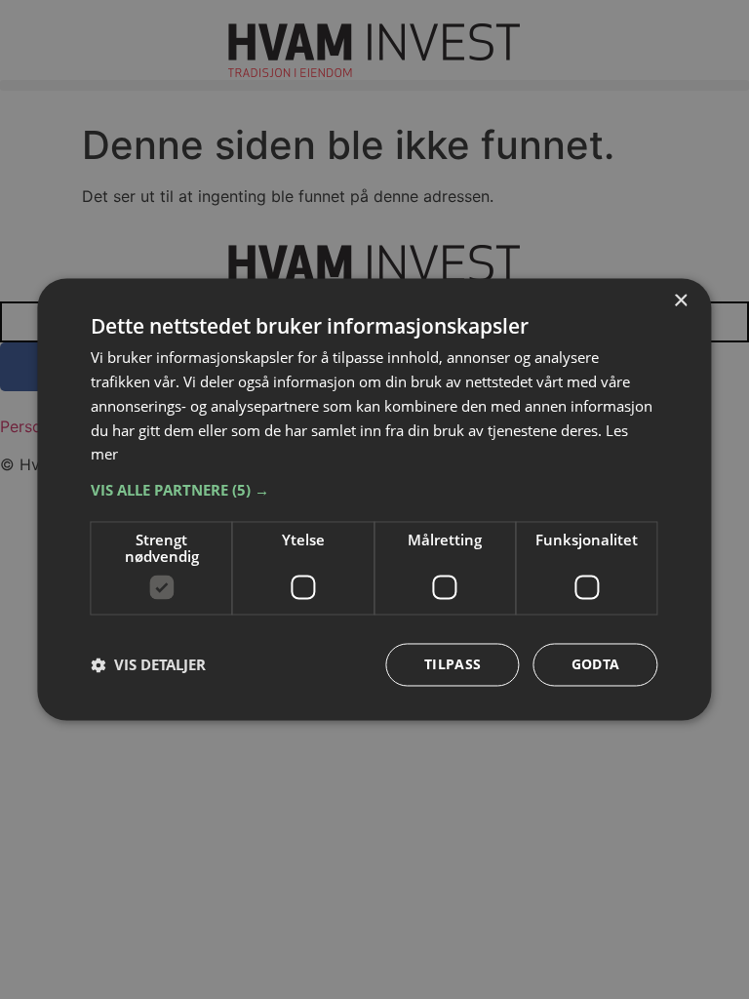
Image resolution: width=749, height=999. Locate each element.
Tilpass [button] (453, 665)
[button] (374, 491)
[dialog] (374, 499)
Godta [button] (596, 665)
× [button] (680, 301)
